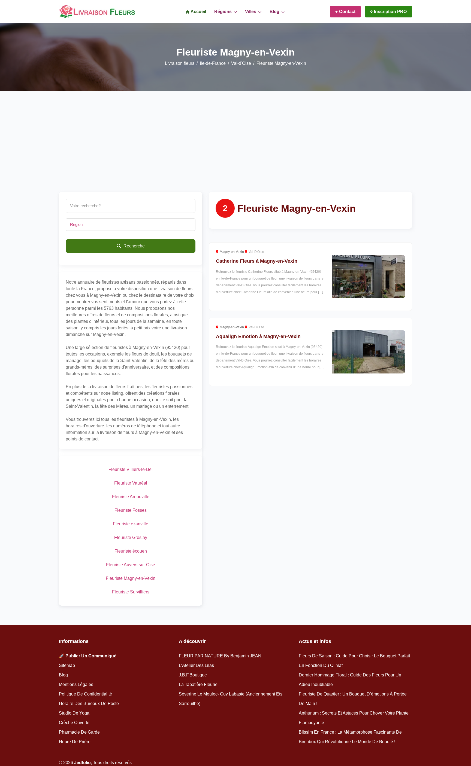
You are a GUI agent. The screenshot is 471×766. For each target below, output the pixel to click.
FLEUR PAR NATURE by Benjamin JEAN (220, 656)
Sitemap (67, 665)
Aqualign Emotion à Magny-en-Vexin (258, 336)
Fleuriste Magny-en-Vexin (130, 578)
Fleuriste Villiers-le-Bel (130, 469)
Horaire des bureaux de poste (89, 703)
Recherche (133, 246)
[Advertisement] (235, 151)
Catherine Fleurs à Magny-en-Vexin (256, 261)
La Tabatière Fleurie (198, 684)
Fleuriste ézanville (130, 524)
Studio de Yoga (74, 713)
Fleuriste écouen (130, 551)
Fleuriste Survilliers (130, 592)
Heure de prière (74, 741)
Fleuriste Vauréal (130, 483)
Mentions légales (76, 684)
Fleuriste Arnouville (130, 496)
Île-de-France (213, 63)
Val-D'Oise (256, 252)
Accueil (198, 11)
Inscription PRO (390, 11)
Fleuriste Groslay (130, 537)
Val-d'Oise (241, 63)
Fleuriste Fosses (130, 510)
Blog (275, 11)
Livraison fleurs (179, 63)
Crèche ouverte (74, 722)
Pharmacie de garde (79, 732)
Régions (223, 11)
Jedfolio (82, 762)
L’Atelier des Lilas (196, 665)
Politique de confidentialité (85, 694)
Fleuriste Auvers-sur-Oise (130, 564)
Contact (347, 11)
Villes (251, 11)
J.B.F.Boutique (193, 675)
